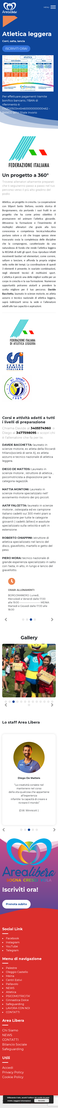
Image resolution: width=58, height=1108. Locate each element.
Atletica (11, 992)
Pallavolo (12, 984)
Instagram (13, 942)
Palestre (11, 968)
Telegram (12, 950)
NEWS (10, 988)
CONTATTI (13, 1012)
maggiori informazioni (22, 1101)
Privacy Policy (13, 1072)
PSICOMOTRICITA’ (18, 996)
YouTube (12, 946)
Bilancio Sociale (14, 1044)
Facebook (12, 938)
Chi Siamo (10, 1030)
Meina (10, 976)
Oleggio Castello (17, 972)
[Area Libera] (9, 7)
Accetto (41, 1100)
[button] (23, 619)
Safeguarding (15, 1004)
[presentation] (5, 619)
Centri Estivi (14, 980)
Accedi (7, 1067)
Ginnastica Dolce (17, 1000)
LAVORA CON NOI (18, 1008)
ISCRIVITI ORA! (16, 48)
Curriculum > (29, 821)
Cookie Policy (12, 1077)
